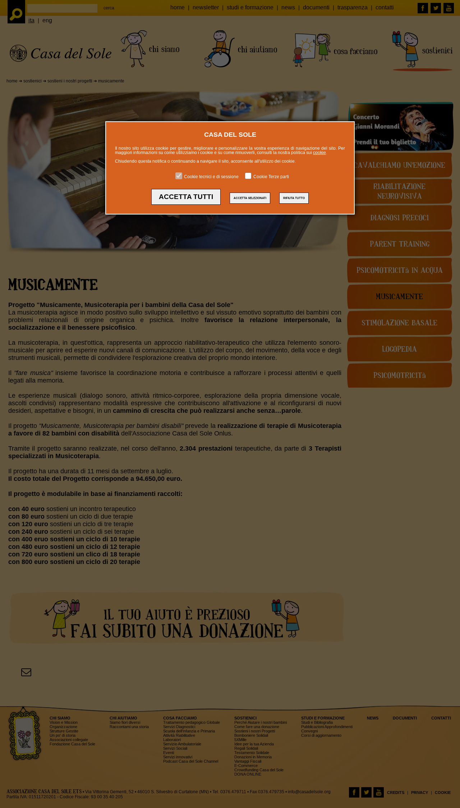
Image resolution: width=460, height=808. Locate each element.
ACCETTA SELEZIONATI (250, 198)
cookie (319, 152)
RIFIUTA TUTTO (294, 198)
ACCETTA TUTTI (186, 196)
